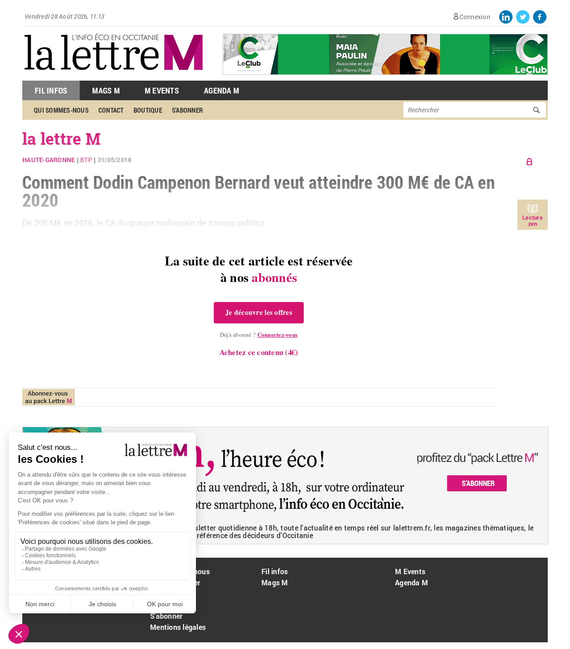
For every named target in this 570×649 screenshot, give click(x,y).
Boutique (148, 110)
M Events (162, 90)
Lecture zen (532, 221)
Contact (111, 110)
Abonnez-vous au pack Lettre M (48, 397)
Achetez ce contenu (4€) (259, 352)
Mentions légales (178, 627)
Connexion (475, 16)
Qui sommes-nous (61, 110)
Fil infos (274, 571)
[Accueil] (113, 76)
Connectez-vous (277, 334)
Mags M (106, 90)
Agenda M (221, 90)
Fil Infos (51, 90)
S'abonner (187, 110)
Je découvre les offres (258, 312)
